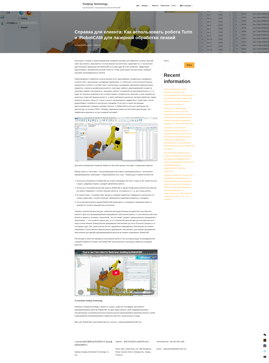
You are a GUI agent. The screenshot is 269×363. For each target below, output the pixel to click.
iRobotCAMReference (84, 45)
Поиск (166, 61)
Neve (77, 360)
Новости (155, 5)
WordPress (94, 360)
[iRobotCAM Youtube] (265, 357)
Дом (138, 5)
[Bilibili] (265, 351)
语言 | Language (185, 5)
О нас (173, 5)
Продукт (145, 5)
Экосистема (165, 5)
